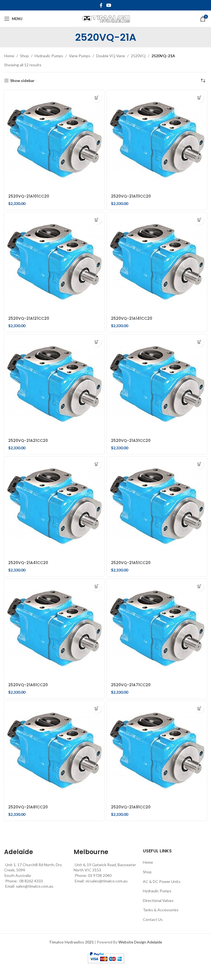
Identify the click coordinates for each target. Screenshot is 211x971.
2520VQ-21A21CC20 (28, 440)
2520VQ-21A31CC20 (131, 440)
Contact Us (153, 919)
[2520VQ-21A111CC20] (157, 140)
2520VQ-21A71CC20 (131, 685)
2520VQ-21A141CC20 (131, 318)
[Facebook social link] (101, 5)
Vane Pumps (79, 55)
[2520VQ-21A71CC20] (157, 629)
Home (9, 55)
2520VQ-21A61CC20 (28, 685)
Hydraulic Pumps (49, 55)
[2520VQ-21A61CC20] (54, 629)
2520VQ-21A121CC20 (28, 318)
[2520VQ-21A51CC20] (157, 507)
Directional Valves (158, 900)
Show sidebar (22, 80)
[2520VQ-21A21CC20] (54, 385)
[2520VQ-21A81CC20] (54, 751)
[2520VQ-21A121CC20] (54, 262)
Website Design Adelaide (140, 942)
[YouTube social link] (108, 5)
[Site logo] (105, 18)
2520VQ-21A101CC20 (28, 196)
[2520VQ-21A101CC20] (54, 140)
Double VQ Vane (110, 55)
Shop (24, 55)
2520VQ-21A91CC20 (131, 807)
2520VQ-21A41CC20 (28, 562)
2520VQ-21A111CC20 (131, 196)
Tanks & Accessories (161, 909)
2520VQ (138, 55)
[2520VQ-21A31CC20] (157, 385)
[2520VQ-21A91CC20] (157, 751)
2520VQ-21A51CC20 (131, 562)
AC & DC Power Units (162, 881)
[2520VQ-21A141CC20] (157, 262)
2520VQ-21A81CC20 (28, 807)
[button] (96, 98)
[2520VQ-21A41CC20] (54, 507)
